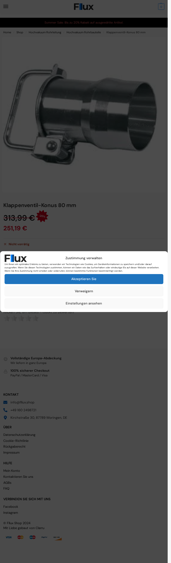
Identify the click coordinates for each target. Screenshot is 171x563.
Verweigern (84, 291)
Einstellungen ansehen (84, 303)
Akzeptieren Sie (83, 279)
